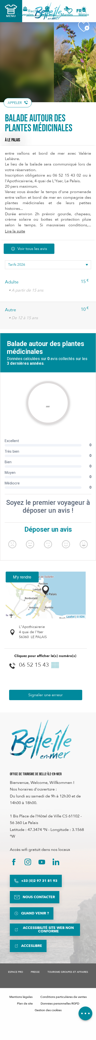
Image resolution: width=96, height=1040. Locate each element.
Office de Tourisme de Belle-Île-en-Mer (36, 774)
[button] (80, 11)
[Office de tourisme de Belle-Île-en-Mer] (40, 739)
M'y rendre (22, 577)
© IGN (80, 616)
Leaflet (70, 616)
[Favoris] (69, 11)
